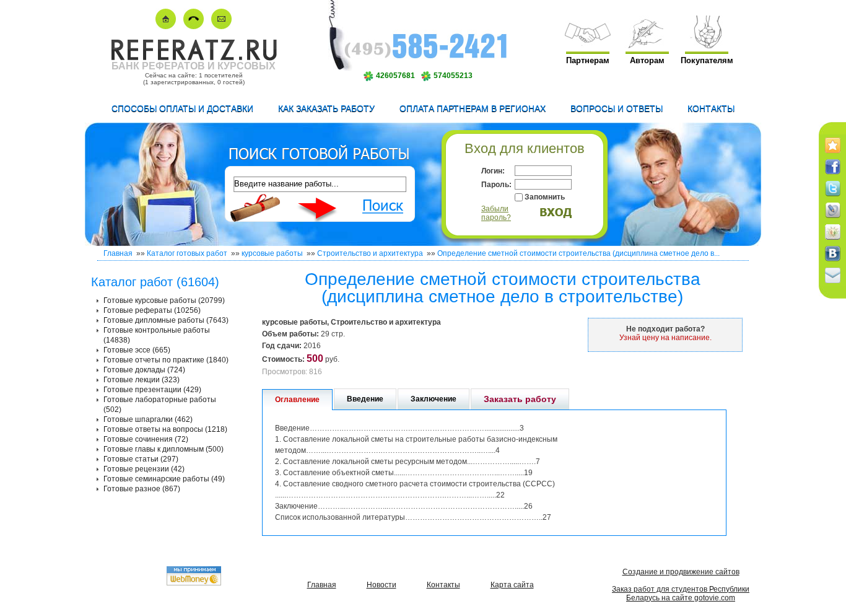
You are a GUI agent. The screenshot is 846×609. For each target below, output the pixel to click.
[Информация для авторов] (647, 45)
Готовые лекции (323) (141, 379)
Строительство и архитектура (370, 253)
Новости (381, 585)
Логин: (493, 171)
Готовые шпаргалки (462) (148, 419)
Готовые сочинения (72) (145, 439)
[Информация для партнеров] (588, 45)
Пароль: (496, 184)
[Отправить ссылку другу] (832, 283)
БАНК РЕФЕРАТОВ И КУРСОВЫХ (193, 66)
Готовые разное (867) (141, 488)
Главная (118, 253)
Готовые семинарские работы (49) (164, 479)
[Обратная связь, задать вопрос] (221, 26)
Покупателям (707, 60)
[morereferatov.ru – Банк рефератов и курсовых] (193, 58)
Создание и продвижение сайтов (680, 571)
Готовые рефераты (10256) (152, 310)
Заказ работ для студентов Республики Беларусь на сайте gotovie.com (680, 593)
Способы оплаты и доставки (182, 108)
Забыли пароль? (496, 213)
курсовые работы (272, 253)
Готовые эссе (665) (136, 350)
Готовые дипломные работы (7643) (166, 320)
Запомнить (545, 197)
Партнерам (587, 60)
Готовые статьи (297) (140, 459)
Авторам (647, 60)
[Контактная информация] (193, 26)
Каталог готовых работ (187, 253)
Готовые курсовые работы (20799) (164, 300)
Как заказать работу (326, 108)
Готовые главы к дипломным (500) (163, 449)
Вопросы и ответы (616, 108)
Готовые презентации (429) (152, 389)
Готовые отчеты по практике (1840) (166, 360)
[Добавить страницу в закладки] (832, 153)
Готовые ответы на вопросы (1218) (165, 429)
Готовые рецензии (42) (144, 469)
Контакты (711, 108)
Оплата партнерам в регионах (472, 108)
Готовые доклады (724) (144, 370)
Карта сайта (512, 585)
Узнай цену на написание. (665, 337)
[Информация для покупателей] (707, 45)
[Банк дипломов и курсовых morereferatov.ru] (165, 26)
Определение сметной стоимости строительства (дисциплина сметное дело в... (578, 253)
